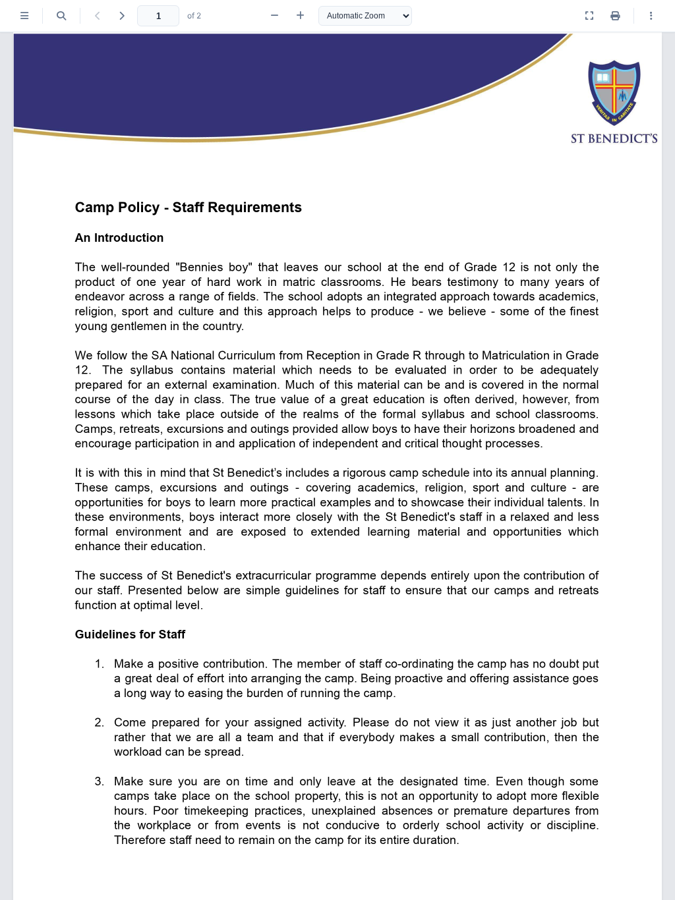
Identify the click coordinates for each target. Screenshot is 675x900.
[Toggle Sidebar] (24, 15)
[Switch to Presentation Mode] (589, 15)
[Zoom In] (300, 15)
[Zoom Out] (274, 15)
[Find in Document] (61, 15)
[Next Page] (121, 15)
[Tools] (651, 15)
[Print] (615, 15)
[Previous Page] (97, 15)
